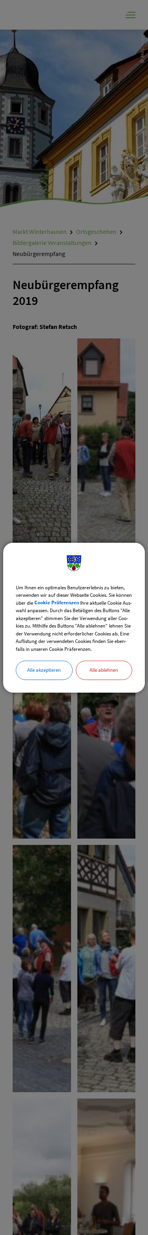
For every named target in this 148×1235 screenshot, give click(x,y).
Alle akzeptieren (44, 670)
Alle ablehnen (104, 670)
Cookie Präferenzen (56, 602)
